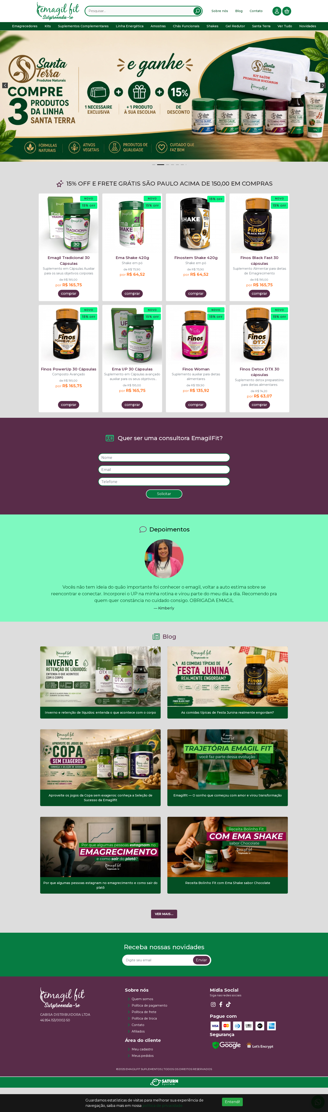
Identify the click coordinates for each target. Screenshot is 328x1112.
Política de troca (144, 1062)
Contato (256, 11)
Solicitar (164, 538)
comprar (68, 337)
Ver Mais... (164, 958)
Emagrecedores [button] (24, 26)
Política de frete (144, 1056)
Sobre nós (220, 11)
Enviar (201, 1004)
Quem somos (142, 1043)
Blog (239, 11)
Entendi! (232, 1102)
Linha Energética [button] (129, 26)
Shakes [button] (212, 26)
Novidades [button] (307, 26)
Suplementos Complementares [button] (83, 26)
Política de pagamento (149, 1049)
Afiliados (138, 1075)
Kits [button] (48, 26)
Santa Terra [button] (261, 26)
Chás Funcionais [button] (186, 26)
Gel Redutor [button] (235, 26)
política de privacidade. (162, 1106)
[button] (5, 103)
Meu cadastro (142, 1093)
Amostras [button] (158, 26)
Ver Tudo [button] (285, 26)
